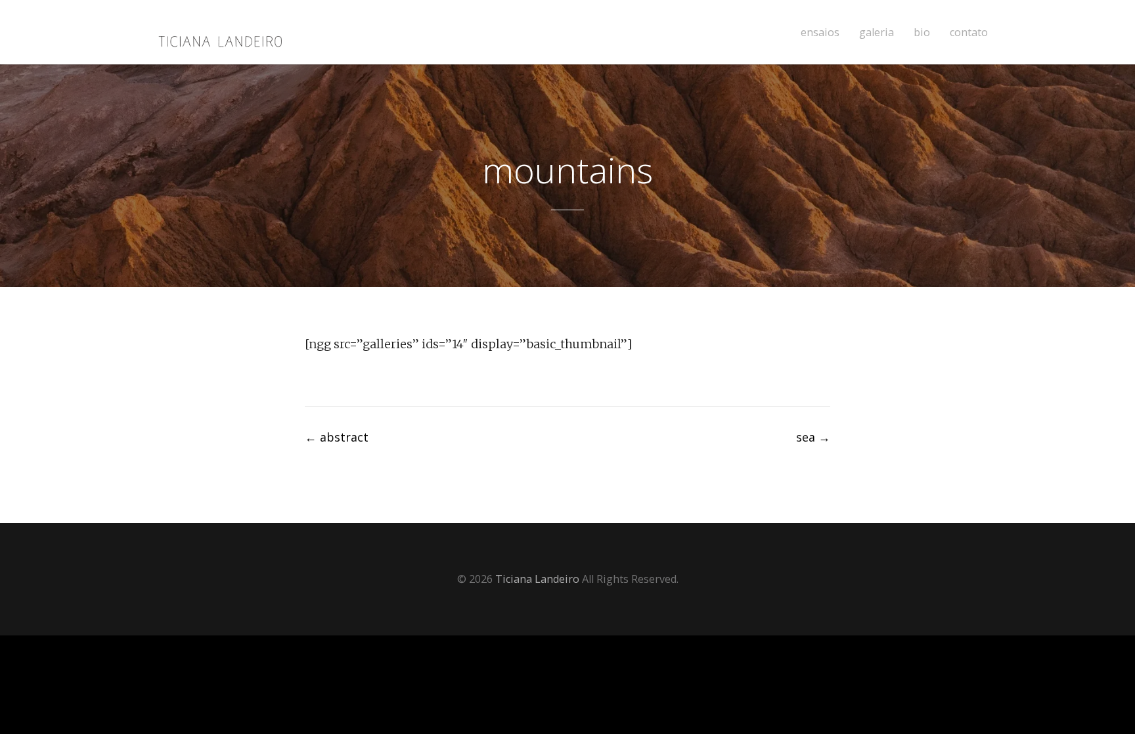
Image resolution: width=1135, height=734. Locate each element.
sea (813, 437)
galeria (876, 32)
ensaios (820, 32)
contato (969, 32)
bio (922, 32)
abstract (336, 437)
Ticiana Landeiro (537, 579)
